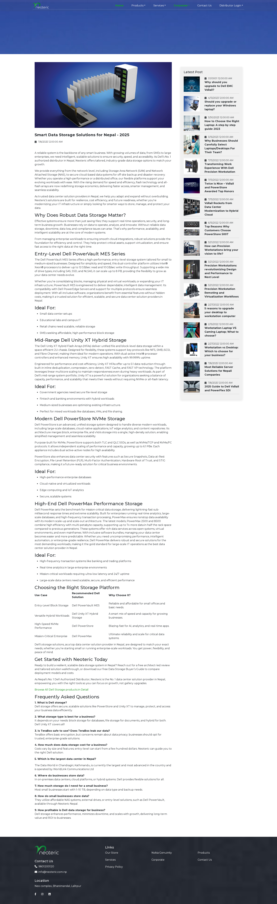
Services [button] (158, 5)
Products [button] (137, 5)
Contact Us (204, 5)
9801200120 (46, 866)
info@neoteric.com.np (52, 871)
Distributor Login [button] (230, 5)
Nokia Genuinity (161, 852)
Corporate (157, 859)
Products (204, 852)
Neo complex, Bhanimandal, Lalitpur (58, 886)
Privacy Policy (114, 866)
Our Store (111, 852)
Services (110, 859)
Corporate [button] (181, 5)
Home (119, 5)
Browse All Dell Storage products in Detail (61, 689)
